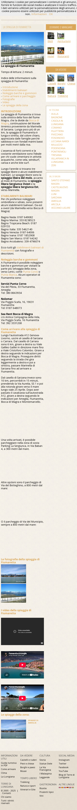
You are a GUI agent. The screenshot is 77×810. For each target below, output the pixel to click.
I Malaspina (46, 773)
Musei (23, 771)
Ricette (43, 788)
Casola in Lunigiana (57, 122)
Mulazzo (56, 144)
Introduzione (10, 87)
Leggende (45, 777)
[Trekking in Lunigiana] (60, 88)
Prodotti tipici (47, 792)
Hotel (51, 56)
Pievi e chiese (27, 763)
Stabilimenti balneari (15, 90)
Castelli (52, 83)
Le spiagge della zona (15, 105)
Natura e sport (28, 785)
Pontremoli (58, 151)
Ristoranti (63, 56)
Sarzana (56, 197)
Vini (41, 795)
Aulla (54, 113)
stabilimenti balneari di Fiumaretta (22, 249)
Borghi (61, 83)
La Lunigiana (8, 776)
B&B (50, 41)
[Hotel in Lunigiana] (51, 48)
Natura (52, 96)
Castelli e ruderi (28, 760)
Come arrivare (8, 769)
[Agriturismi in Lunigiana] (60, 33)
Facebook (63, 767)
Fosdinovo (58, 137)
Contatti (6, 793)
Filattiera (57, 131)
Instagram (64, 760)
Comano (56, 127)
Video (6, 102)
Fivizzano (57, 134)
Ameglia (56, 201)
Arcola (55, 204)
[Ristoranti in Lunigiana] (60, 48)
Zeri (53, 165)
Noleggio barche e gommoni (19, 93)
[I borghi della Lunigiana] (60, 75)
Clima (4, 773)
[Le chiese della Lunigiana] (70, 75)
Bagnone (56, 117)
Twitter (62, 763)
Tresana (56, 155)
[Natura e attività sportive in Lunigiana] (51, 88)
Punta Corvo (30, 271)
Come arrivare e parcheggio (19, 96)
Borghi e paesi (27, 767)
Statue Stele (46, 763)
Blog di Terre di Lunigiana (67, 776)
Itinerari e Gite (27, 789)
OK (51, 14)
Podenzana (58, 148)
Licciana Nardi (60, 141)
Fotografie (9, 99)
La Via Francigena (45, 768)
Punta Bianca (9, 274)
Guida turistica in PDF (9, 764)
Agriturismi (64, 41)
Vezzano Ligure (60, 207)
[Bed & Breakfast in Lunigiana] (51, 33)
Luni (53, 194)
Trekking (62, 96)
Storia (43, 760)
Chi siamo (6, 797)
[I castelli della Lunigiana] (51, 75)
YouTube (63, 771)
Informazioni (39, 14)
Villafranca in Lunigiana (60, 160)
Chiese (71, 83)
